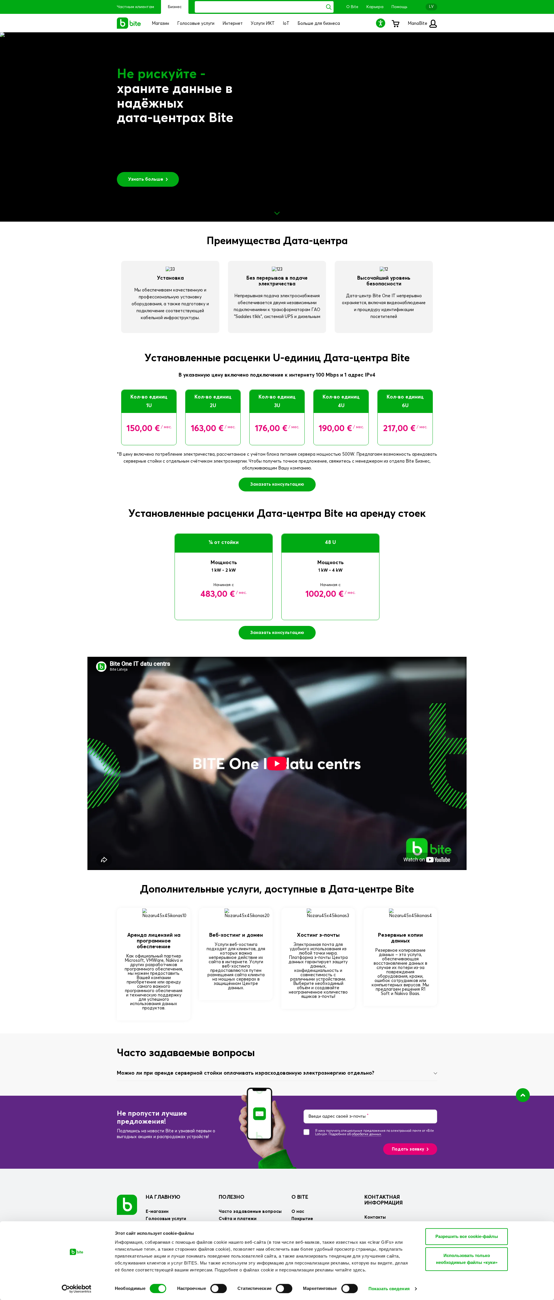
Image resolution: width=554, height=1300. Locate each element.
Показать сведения (389, 1288)
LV (431, 7)
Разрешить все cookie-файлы (466, 1236)
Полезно (231, 1197)
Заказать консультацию (277, 484)
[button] (381, 23)
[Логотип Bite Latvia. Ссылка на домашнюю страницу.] (129, 23)
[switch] (218, 1288)
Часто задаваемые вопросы (250, 1211)
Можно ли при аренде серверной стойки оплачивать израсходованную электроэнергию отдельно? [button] (245, 1073)
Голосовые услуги (166, 1219)
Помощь (399, 7)
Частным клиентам (135, 7)
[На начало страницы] (523, 1095)
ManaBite (418, 23)
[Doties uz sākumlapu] (127, 1204)
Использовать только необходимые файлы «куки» (466, 1259)
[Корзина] (395, 23)
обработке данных (366, 1134)
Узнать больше (145, 179)
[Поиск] (329, 7)
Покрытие (302, 1219)
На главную (163, 1197)
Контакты (375, 1217)
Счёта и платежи (238, 1219)
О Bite (352, 7)
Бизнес (174, 7)
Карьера (374, 7)
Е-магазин (157, 1211)
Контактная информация (383, 1200)
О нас (297, 1211)
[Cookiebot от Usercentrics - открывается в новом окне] (76, 1288)
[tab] (277, 1073)
